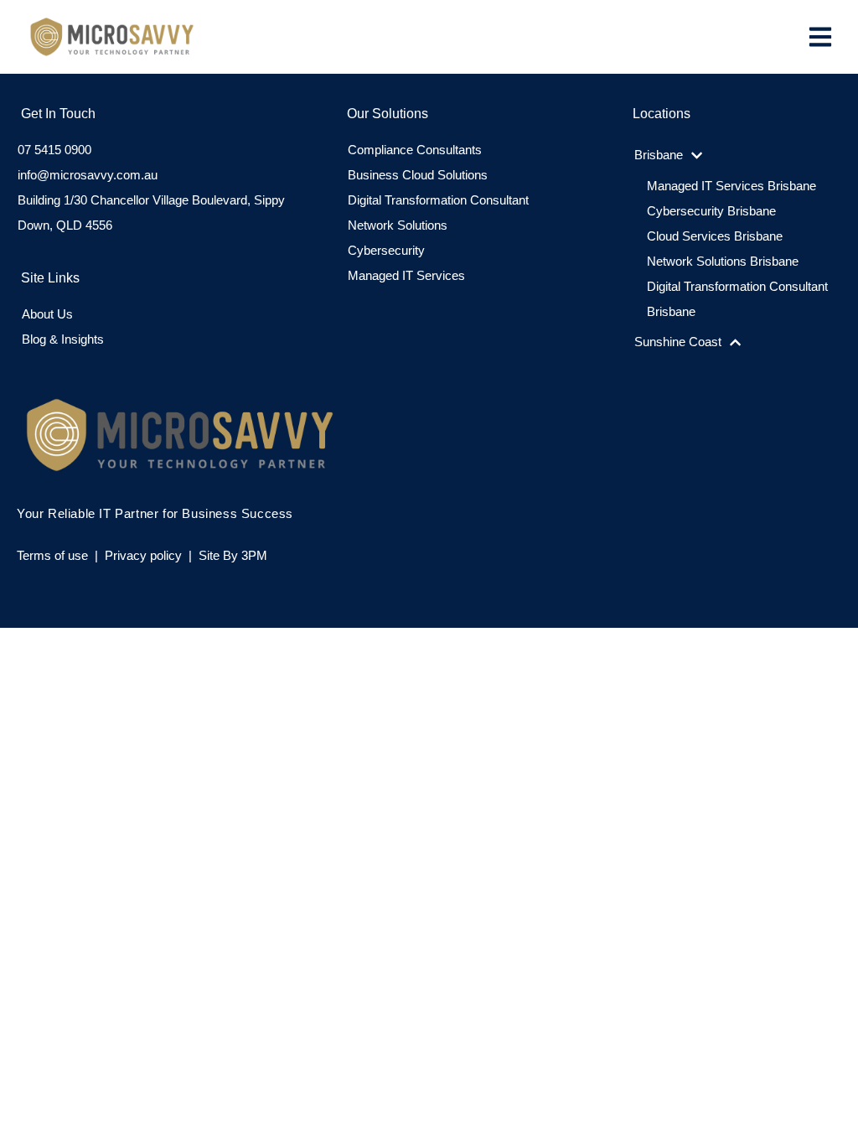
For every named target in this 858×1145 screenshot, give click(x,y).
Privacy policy (143, 555)
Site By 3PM (233, 555)
